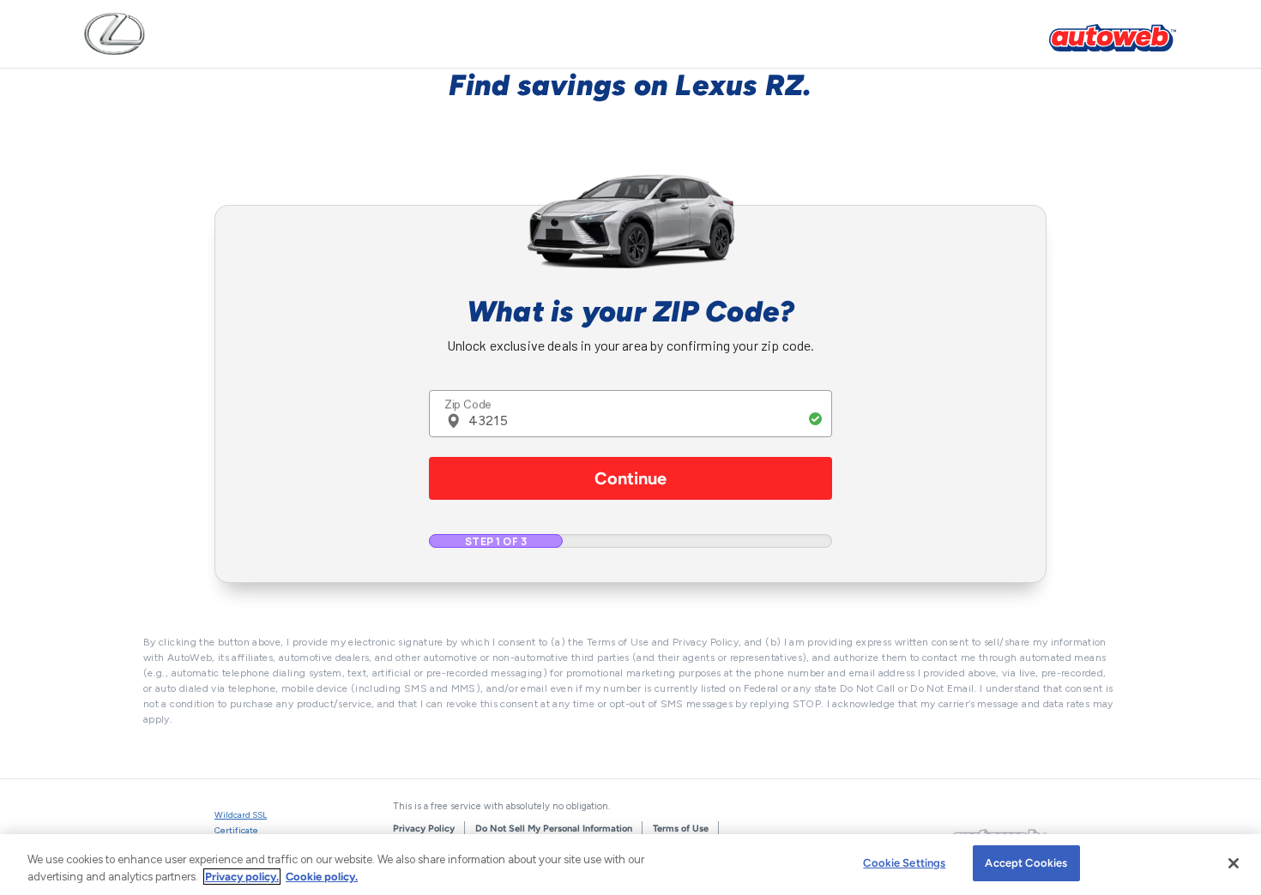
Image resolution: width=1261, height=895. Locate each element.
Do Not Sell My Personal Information (553, 828)
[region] (630, 864)
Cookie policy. (322, 876)
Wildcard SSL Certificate (240, 822)
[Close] (1233, 863)
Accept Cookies (1026, 862)
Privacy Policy (424, 828)
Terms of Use (681, 828)
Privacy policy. (242, 876)
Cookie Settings (904, 862)
